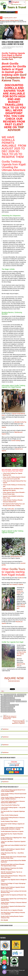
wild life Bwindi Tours (16, 556)
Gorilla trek (21, 577)
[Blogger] (17, 974)
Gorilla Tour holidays (7, 696)
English (16, 2)
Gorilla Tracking (15, 440)
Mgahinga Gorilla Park (12, 58)
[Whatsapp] (4, 957)
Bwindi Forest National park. (21, 606)
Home (3, 20)
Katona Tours (11, 80)
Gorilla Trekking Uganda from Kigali (10, 699)
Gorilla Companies (14, 76)
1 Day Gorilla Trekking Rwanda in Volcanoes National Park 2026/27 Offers (13, 802)
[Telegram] (4, 967)
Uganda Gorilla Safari (7, 708)
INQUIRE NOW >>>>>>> (14, 680)
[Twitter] (13, 974)
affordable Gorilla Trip (20, 422)
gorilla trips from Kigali (7, 701)
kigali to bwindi (5, 703)
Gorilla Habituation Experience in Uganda (12, 831)
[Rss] (10, 974)
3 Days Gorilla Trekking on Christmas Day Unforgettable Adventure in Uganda (12, 828)
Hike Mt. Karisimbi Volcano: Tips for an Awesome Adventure (11, 872)
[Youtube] (16, 974)
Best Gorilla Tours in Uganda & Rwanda (12, 910)
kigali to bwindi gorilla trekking (9, 704)
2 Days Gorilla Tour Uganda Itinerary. (21, 653)
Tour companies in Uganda (7, 706)
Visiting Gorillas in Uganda (8, 711)
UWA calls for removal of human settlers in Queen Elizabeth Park (9, 717)
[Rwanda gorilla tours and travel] (9, 12)
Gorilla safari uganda (10, 694)
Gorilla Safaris (22, 694)
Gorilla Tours (17, 569)
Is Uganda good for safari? (10, 17)
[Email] (4, 962)
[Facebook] (11, 974)
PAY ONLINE (4, 920)
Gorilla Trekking (19, 696)
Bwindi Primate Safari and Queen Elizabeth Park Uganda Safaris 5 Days (12, 865)
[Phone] (4, 953)
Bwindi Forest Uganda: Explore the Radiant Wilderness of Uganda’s (18, 721)
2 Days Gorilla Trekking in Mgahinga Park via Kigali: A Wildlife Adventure (13, 798)
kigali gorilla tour (21, 701)
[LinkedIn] (14, 974)
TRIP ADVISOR (16, 129)
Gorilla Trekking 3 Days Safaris (9, 821)
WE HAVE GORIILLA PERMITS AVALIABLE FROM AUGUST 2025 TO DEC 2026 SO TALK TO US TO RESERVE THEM (14, 147)
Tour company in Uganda (16, 584)
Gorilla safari (10, 508)
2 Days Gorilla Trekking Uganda (9, 815)
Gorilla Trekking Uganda (12, 20)
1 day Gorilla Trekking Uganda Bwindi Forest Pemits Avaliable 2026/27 (13, 790)
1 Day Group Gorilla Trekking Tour (10, 805)
